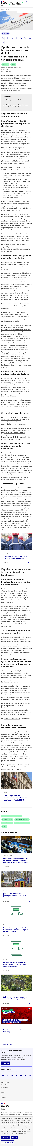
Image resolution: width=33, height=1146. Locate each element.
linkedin (16, 1075)
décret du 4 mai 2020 (11, 719)
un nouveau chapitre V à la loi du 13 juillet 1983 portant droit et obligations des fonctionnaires (14, 598)
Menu (30, 2)
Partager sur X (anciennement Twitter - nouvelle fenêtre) (25, 38)
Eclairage (6, 33)
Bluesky (25, 1075)
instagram (11, 1075)
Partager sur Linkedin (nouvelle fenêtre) (29, 38)
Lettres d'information (6, 1085)
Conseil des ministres (21, 300)
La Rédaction (7, 71)
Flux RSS (3, 1092)
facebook (2, 1075)
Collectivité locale (7, 823)
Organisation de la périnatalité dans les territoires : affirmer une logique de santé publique (15, 930)
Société (13, 64)
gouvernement (6, 769)
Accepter (5, 1137)
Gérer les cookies (7, 1142)
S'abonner (6, 1063)
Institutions (5, 64)
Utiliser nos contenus (6, 1090)
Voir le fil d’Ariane (5, 9)
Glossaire (3, 1097)
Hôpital (4, 826)
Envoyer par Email (11, 38)
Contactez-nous (5, 1082)
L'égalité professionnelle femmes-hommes (15, 101)
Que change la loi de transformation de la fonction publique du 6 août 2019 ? (15, 797)
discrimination (14, 422)
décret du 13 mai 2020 (19, 758)
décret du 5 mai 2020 (19, 477)
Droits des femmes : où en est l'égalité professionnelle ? (15, 557)
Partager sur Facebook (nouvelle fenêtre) (20, 38)
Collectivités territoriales (22, 819)
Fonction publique (7, 819)
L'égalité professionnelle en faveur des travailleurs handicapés (16, 106)
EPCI (3, 156)
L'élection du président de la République (13, 1031)
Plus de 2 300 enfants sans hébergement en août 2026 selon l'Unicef (14, 895)
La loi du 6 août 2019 (8, 130)
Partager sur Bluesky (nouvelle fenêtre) (2, 42)
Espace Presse (4, 1087)
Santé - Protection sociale (22, 823)
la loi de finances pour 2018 (13, 433)
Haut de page (7, 1044)
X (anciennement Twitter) (7, 1075)
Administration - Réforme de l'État (11, 816)
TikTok (29, 1075)
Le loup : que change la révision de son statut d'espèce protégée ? (15, 998)
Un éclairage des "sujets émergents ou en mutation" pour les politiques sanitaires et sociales (15, 964)
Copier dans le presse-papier (16, 38)
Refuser (14, 1137)
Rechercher (26, 2)
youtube (20, 1075)
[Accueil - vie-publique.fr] (16, 3)
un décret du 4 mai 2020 (9, 210)
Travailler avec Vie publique (7, 1095)
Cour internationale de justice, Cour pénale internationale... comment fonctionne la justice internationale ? (16, 860)
